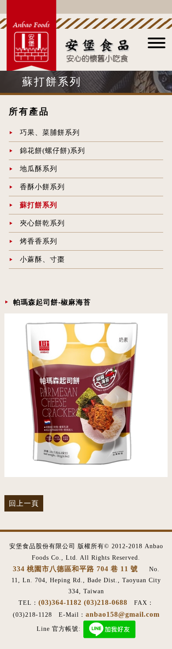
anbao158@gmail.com (123, 614)
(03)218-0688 (105, 602)
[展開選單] (156, 46)
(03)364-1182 (60, 602)
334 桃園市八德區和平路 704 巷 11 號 (76, 569)
